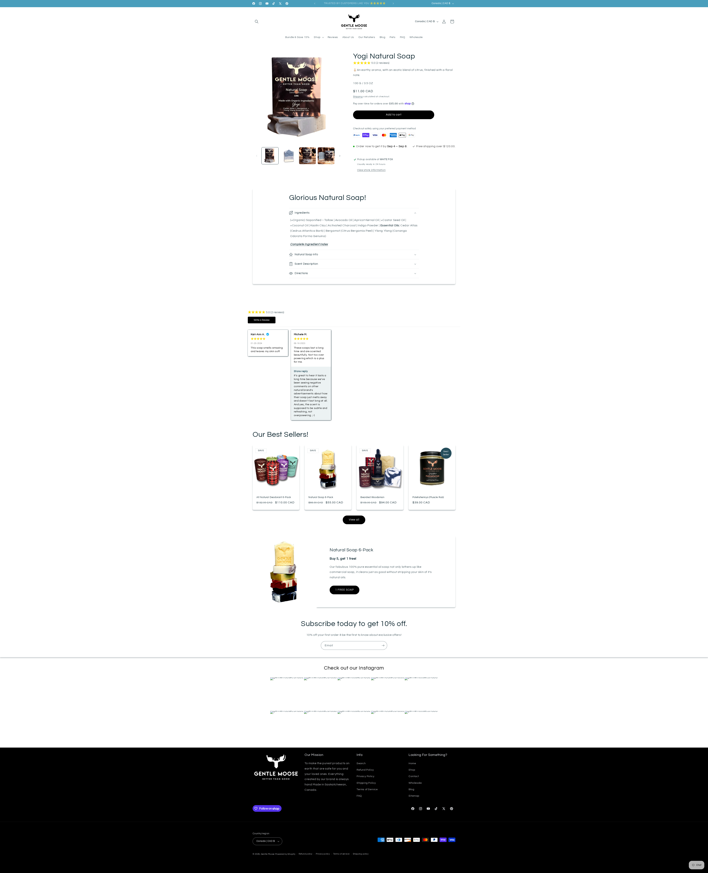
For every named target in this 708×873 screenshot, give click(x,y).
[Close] (416, 408)
